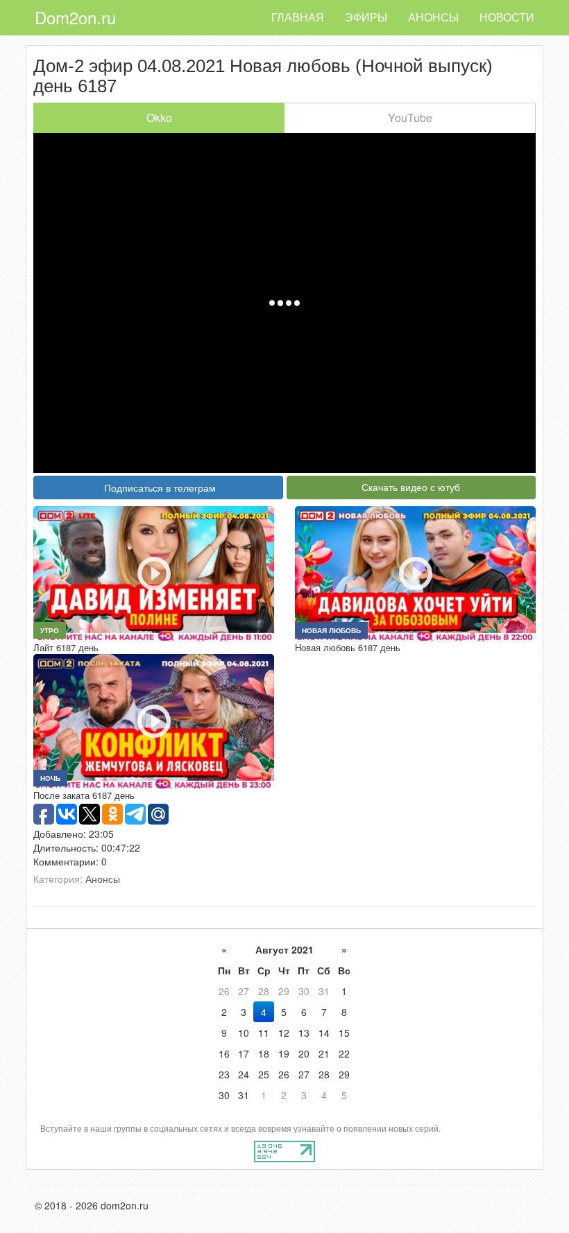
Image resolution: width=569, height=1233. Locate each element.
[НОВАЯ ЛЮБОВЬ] (415, 572)
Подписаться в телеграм (160, 487)
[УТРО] (153, 572)
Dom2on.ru (75, 17)
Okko (159, 118)
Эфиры (366, 17)
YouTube (410, 118)
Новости (506, 17)
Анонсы (433, 17)
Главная (297, 17)
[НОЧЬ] (153, 720)
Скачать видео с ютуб (411, 487)
